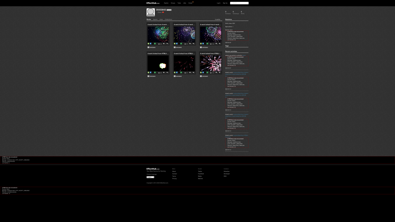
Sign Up (225, 3)
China (160, 12)
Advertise (226, 171)
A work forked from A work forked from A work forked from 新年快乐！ (236, 74)
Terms (174, 176)
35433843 (161, 9)
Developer (227, 174)
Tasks (179, 3)
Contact (174, 174)
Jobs (184, 3)
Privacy (174, 178)
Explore (166, 3)
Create (190, 3)
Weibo (200, 176)
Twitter (200, 171)
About (174, 171)
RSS (225, 176)
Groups (173, 3)
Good (244, 55)
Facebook (201, 174)
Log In (218, 3)
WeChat (200, 178)
